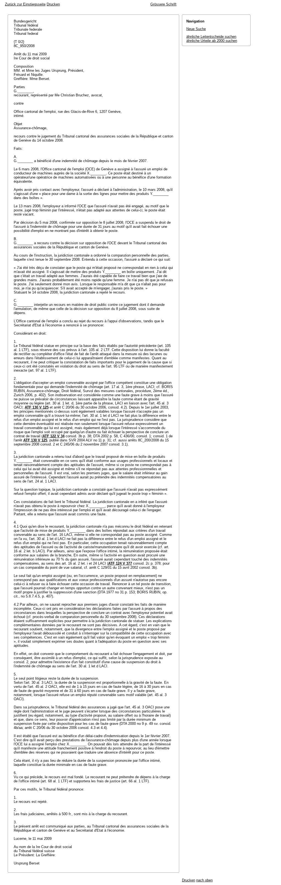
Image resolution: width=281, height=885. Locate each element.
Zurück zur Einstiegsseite (25, 4)
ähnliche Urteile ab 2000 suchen (211, 41)
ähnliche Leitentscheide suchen (211, 37)
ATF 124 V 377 (120, 563)
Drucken (53, 4)
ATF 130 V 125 (37, 407)
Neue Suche (196, 29)
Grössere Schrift (163, 4)
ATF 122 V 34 (53, 436)
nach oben (204, 880)
